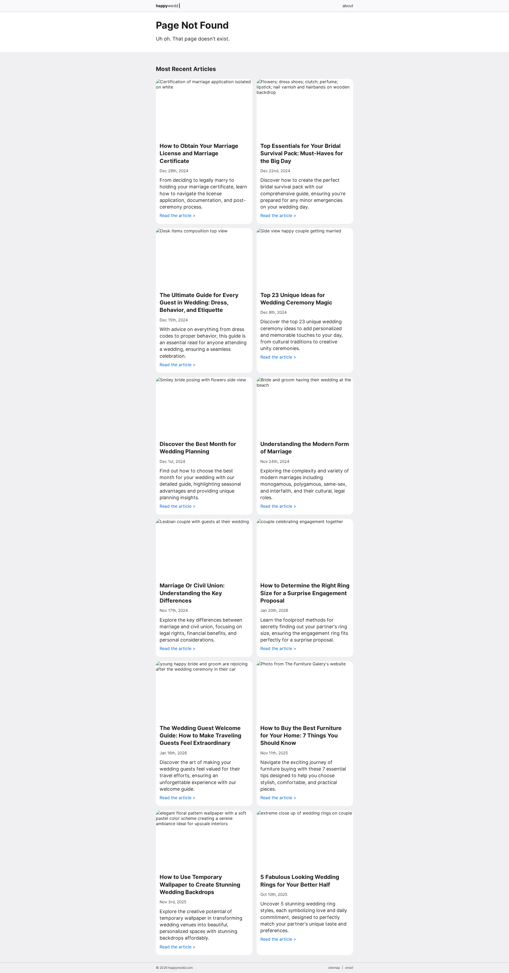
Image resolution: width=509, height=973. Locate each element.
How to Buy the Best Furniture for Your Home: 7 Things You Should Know (301, 735)
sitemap (334, 968)
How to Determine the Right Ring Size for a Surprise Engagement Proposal (304, 593)
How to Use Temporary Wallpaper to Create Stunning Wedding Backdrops (200, 884)
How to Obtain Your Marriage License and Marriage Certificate (199, 153)
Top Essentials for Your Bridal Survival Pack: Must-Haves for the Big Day (301, 153)
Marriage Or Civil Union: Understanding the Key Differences (192, 593)
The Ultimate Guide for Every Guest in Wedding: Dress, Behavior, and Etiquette (199, 302)
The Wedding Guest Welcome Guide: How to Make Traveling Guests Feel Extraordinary (200, 735)
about (348, 5)
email (349, 968)
